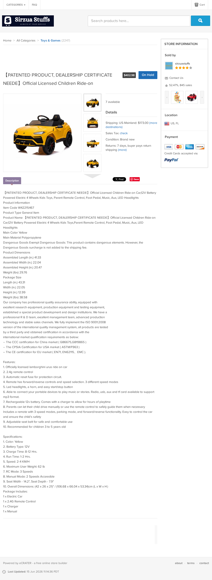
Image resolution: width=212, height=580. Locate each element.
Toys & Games (50, 41)
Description (12, 180)
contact (204, 563)
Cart (202, 4)
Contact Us (176, 78)
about (178, 563)
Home (7, 40)
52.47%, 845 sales (180, 85)
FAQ (34, 4)
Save (136, 179)
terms (191, 563)
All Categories (26, 40)
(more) (122, 150)
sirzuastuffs (182, 63)
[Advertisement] (78, 56)
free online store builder (51, 563)
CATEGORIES (14, 4)
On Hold (148, 75)
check (124, 133)
